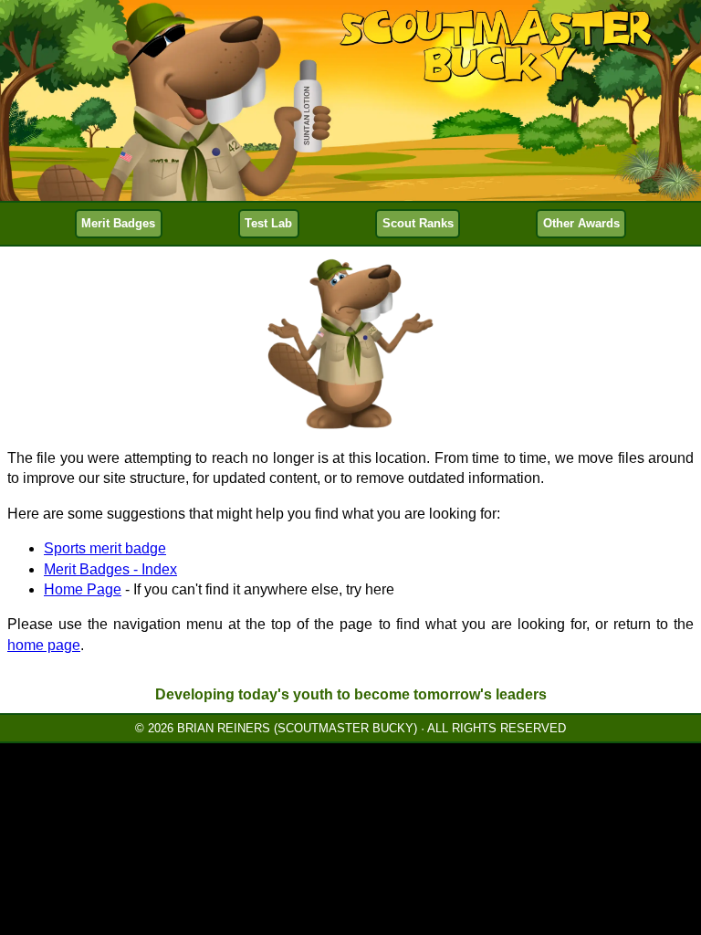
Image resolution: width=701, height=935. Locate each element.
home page (43, 645)
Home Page (82, 589)
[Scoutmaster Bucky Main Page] (350, 100)
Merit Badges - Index (110, 569)
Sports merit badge (105, 548)
